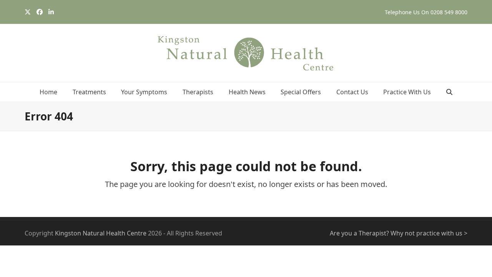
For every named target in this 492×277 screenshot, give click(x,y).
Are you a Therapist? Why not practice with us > (398, 233)
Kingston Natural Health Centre (100, 233)
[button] (449, 92)
